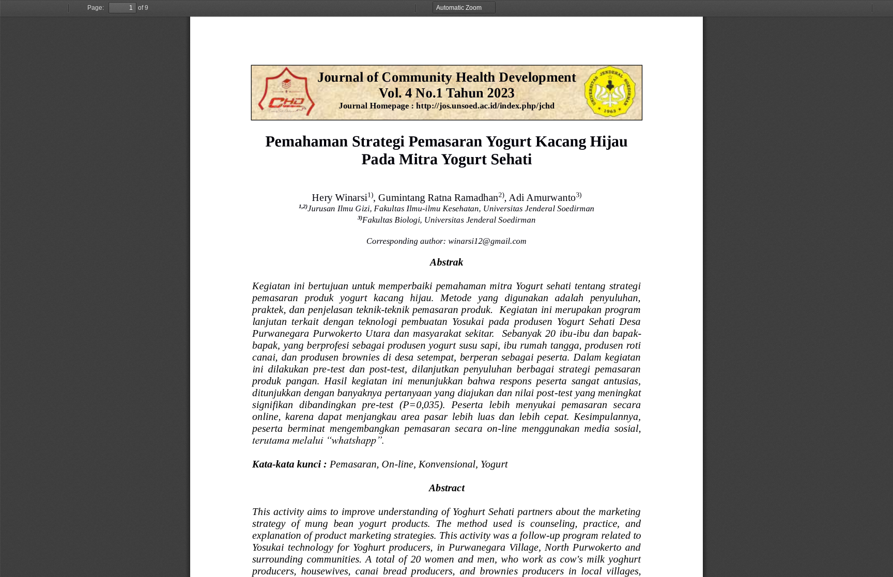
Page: (95, 7)
